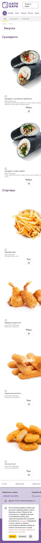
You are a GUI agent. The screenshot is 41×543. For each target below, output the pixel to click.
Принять (12, 536)
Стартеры (25, 19)
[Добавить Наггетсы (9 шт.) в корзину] (29, 475)
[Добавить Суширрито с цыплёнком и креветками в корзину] (29, 111)
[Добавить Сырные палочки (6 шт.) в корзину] (29, 404)
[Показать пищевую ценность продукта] (6, 96)
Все (5, 19)
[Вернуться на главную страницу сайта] (10, 5)
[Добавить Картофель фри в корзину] (29, 263)
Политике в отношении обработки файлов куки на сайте (22, 531)
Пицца (23, 13)
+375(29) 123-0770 (10, 496)
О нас (4, 484)
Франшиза (20, 484)
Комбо (10, 13)
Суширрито (14, 19)
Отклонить (22, 536)
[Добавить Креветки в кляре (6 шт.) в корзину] (29, 333)
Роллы (30, 13)
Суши (37, 13)
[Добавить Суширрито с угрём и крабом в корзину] (29, 183)
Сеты (17, 13)
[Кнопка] (30, 536)
